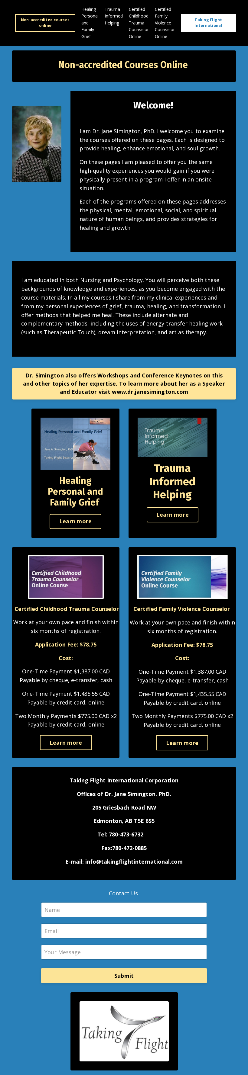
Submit (124, 975)
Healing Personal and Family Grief (90, 22)
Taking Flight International (208, 22)
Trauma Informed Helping (114, 16)
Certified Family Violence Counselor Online (165, 22)
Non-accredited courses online (45, 22)
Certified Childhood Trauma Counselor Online (139, 22)
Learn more (75, 521)
